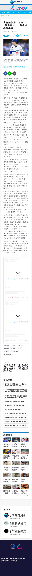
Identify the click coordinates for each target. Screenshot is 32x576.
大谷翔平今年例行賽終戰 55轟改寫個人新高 (15, 445)
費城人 (6, 351)
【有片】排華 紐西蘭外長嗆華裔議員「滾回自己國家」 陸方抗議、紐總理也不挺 (24, 481)
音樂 (19, 12)
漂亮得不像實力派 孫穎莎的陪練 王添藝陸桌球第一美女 (7, 445)
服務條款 (21, 558)
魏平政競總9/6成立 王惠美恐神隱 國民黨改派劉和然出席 (17, 417)
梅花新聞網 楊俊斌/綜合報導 (14, 67)
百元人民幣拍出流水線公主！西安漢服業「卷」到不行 (24, 469)
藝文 (14, 12)
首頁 (2, 15)
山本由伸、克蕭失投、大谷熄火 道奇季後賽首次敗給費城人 (9, 368)
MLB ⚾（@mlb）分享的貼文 (18, 297)
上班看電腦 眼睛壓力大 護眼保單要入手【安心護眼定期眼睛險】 (15, 401)
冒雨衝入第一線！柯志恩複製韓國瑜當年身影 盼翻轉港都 (18, 524)
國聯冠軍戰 (7, 354)
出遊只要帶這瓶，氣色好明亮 (6, 481)
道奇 (19, 348)
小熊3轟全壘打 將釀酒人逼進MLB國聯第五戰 (22, 367)
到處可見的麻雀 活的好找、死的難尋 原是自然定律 (15, 481)
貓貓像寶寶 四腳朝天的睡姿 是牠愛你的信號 (15, 469)
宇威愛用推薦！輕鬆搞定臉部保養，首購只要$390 (15, 457)
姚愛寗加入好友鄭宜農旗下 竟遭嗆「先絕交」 (17, 421)
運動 (6, 35)
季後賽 (13, 348)
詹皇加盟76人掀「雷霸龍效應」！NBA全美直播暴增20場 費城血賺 (17, 405)
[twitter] (10, 73)
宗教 (24, 12)
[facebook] (5, 73)
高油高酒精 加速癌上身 (12, 409)
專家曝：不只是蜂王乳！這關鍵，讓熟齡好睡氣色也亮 (6, 469)
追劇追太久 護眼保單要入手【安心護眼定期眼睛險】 (15, 492)
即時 (3, 12)
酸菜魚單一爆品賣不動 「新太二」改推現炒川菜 (6, 492)
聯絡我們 (14, 561)
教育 (8, 12)
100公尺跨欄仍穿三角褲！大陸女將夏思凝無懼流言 (24, 457)
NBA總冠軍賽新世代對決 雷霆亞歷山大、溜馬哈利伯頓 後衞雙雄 (7, 457)
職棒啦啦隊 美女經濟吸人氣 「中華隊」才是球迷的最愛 (24, 445)
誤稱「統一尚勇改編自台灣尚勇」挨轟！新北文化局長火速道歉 (17, 413)
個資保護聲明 (5, 561)
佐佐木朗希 (15, 351)
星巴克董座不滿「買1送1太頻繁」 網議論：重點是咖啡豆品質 (17, 425)
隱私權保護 (13, 558)
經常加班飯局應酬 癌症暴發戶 (24, 492)
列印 (27, 35)
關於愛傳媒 (4, 558)
